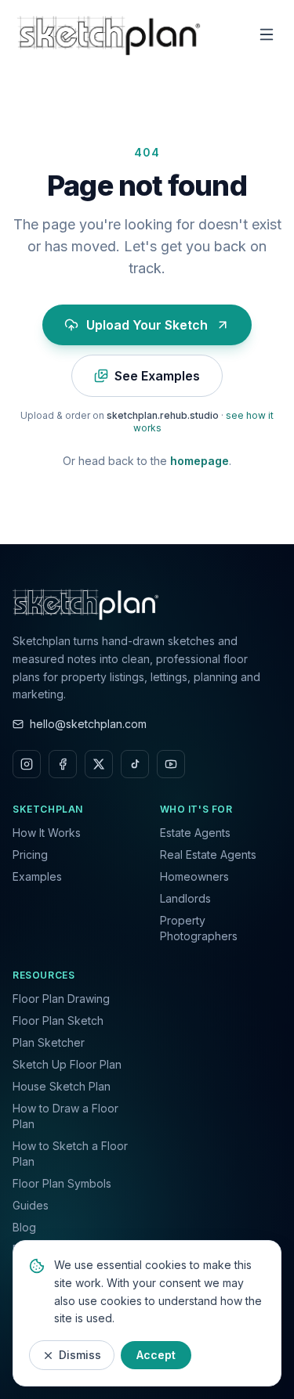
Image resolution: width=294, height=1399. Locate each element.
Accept (156, 1354)
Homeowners (194, 876)
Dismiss (80, 1354)
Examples (37, 876)
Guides (31, 1205)
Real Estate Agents (208, 854)
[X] (99, 764)
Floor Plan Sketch (58, 1020)
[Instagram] (27, 764)
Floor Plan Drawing (61, 998)
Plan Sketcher (49, 1042)
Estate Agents (195, 832)
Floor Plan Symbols (62, 1183)
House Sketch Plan (62, 1086)
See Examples (157, 376)
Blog (24, 1227)
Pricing (30, 854)
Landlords (185, 898)
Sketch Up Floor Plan (67, 1064)
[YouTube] (171, 764)
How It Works (47, 832)
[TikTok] (135, 764)
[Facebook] (63, 764)
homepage (199, 460)
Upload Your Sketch (147, 325)
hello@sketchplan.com (88, 723)
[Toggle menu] (266, 34)
